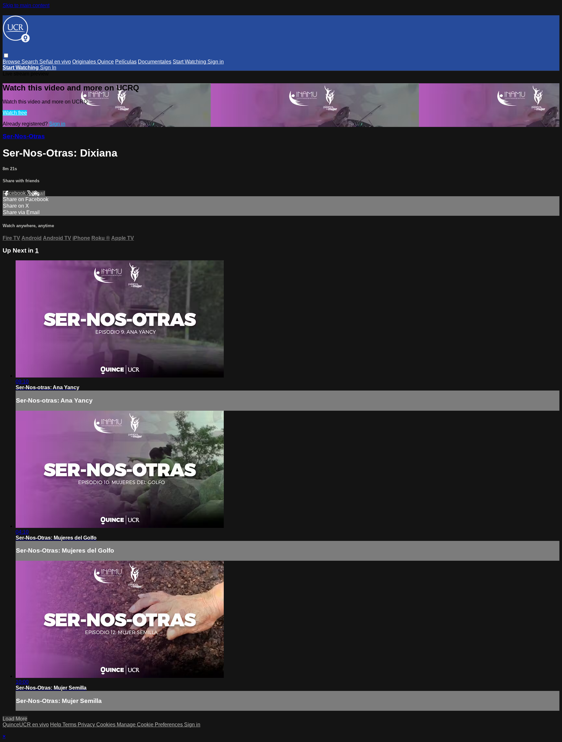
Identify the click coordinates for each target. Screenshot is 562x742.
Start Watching (190, 61)
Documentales (154, 61)
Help (56, 724)
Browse (12, 61)
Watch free (15, 113)
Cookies (106, 724)
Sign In (48, 67)
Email (38, 193)
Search (30, 61)
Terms (70, 724)
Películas (126, 61)
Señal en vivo (55, 61)
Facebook (15, 193)
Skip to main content (26, 5)
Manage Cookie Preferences (150, 724)
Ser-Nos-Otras (24, 136)
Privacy (87, 724)
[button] (6, 55)
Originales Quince (93, 61)
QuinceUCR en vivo (26, 724)
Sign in (215, 61)
